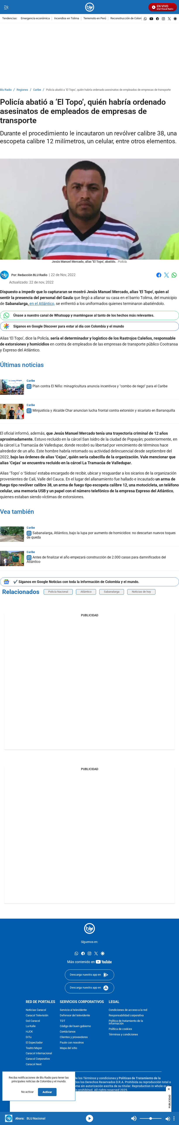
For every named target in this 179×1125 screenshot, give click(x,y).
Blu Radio (6, 90)
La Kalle (31, 1026)
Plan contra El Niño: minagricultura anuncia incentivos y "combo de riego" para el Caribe (100, 386)
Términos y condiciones (123, 1034)
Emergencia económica (35, 18)
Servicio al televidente (73, 1009)
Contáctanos (68, 1031)
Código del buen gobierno (75, 1026)
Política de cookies (120, 1029)
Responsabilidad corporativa (126, 1015)
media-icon (89, 1118)
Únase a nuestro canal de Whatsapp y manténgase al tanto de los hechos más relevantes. (83, 315)
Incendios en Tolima (66, 18)
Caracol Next (33, 1064)
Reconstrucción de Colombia (128, 18)
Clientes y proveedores (74, 1037)
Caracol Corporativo (38, 1059)
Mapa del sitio (68, 1048)
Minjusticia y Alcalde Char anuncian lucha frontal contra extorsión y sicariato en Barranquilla (104, 410)
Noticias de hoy (141, 591)
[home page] (89, 7)
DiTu (28, 1037)
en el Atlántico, (42, 303)
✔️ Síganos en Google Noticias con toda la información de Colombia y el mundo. (76, 582)
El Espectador (34, 1042)
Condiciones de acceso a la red (128, 1009)
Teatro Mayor (34, 1048)
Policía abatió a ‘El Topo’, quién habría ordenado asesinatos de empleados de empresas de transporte (108, 90)
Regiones (22, 90)
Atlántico (86, 591)
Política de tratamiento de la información (126, 1022)
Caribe (37, 90)
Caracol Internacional (39, 1053)
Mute (133, 1118)
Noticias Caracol (36, 1009)
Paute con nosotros (72, 1042)
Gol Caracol (33, 1020)
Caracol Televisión (37, 1015)
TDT (62, 1020)
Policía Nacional (58, 591)
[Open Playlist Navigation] (174, 1118)
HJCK (29, 1031)
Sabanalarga (111, 591)
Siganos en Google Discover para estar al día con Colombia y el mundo (68, 326)
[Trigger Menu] (6, 7)
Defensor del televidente (75, 1015)
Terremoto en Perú (94, 18)
